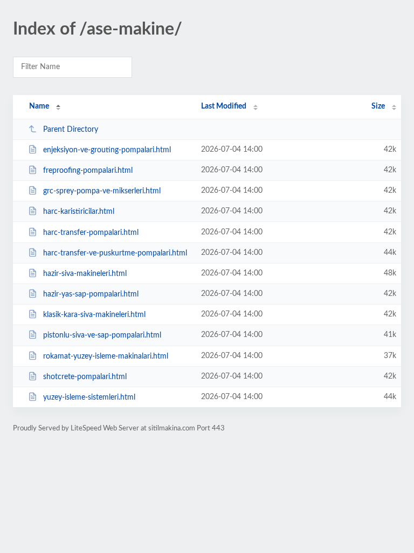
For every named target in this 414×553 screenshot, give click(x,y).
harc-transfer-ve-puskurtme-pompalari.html (115, 253)
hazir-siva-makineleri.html (85, 274)
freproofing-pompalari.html (88, 170)
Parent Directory (70, 129)
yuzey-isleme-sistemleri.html (89, 397)
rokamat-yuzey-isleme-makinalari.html (105, 356)
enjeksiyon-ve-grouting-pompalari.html (107, 150)
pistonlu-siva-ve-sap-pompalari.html (102, 335)
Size (378, 106)
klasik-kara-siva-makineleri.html (94, 315)
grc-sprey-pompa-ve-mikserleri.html (102, 191)
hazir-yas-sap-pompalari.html (91, 294)
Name (39, 106)
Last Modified (223, 106)
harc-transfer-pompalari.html (91, 233)
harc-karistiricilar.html (78, 211)
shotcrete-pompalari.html (85, 377)
